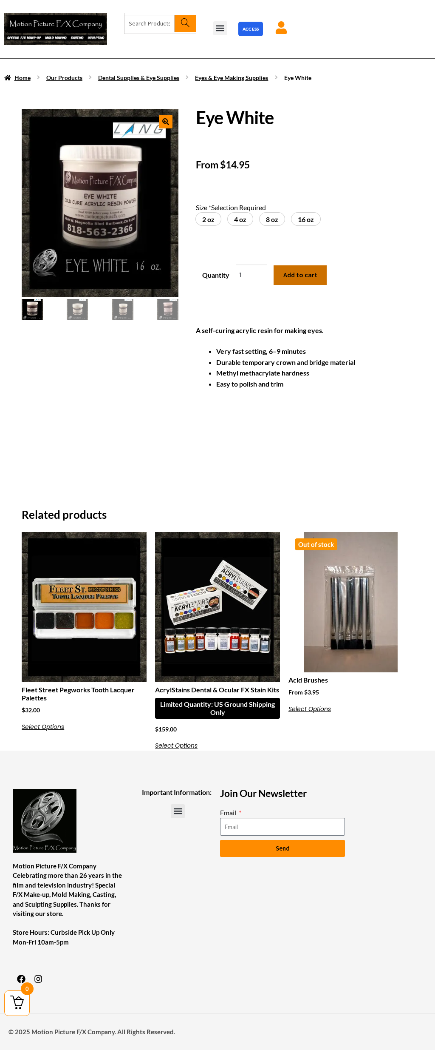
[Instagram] (38, 978)
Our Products (64, 77)
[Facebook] (21, 978)
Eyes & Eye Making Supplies (231, 77)
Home (22, 77)
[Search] (185, 23)
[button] (220, 28)
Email (228, 812)
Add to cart (300, 274)
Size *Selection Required (231, 207)
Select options (43, 727)
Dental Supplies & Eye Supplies (138, 77)
